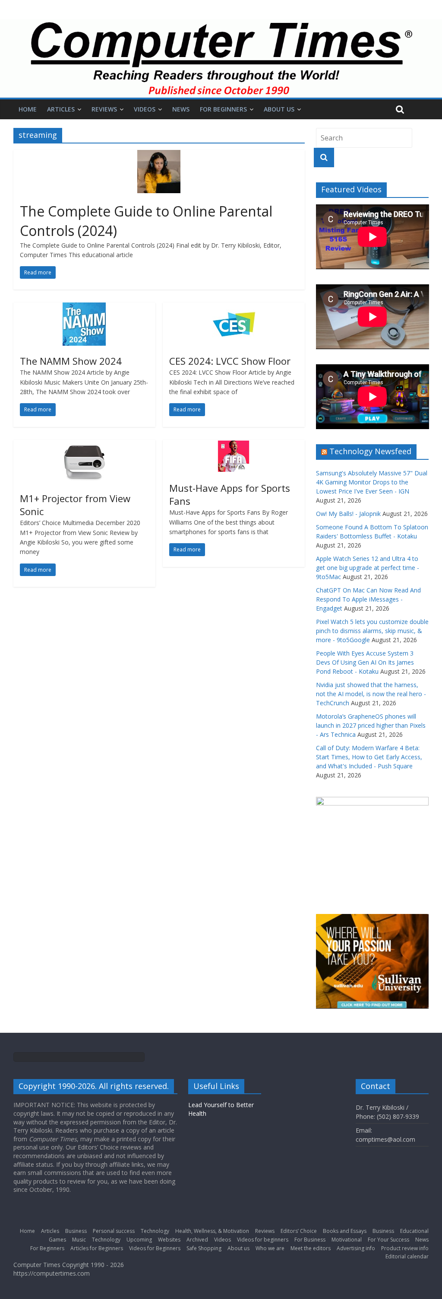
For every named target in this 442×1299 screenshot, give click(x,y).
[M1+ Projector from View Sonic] (84, 445)
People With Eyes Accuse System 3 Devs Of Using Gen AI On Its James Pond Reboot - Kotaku (365, 662)
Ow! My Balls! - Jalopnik (348, 513)
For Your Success (388, 1239)
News (180, 109)
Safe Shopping (203, 1248)
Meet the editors (310, 1248)
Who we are (270, 1248)
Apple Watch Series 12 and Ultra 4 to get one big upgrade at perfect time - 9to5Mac (367, 567)
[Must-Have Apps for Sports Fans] (234, 445)
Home (28, 109)
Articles (61, 109)
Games (57, 1239)
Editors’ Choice (299, 1231)
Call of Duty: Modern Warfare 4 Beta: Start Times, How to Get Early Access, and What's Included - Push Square (369, 757)
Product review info (405, 1248)
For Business (309, 1239)
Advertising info (356, 1248)
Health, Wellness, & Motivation (212, 1231)
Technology (155, 1231)
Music (79, 1239)
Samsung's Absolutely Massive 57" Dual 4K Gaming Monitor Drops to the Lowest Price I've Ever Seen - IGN (371, 482)
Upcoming (139, 1239)
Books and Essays (344, 1231)
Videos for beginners (262, 1239)
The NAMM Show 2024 (71, 360)
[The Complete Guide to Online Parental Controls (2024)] (158, 155)
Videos (144, 109)
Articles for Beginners (96, 1248)
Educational (414, 1231)
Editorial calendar (407, 1256)
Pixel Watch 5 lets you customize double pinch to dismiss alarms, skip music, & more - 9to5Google (372, 631)
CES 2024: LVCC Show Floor (229, 360)
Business (76, 1231)
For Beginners (223, 109)
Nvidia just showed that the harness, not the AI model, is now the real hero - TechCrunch (371, 694)
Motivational (347, 1239)
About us (279, 109)
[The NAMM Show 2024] (84, 307)
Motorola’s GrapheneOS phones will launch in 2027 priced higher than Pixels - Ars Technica (371, 725)
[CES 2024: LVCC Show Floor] (234, 307)
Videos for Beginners (154, 1248)
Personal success (114, 1231)
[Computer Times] (221, 58)
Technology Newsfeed (370, 451)
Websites (169, 1239)
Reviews (104, 109)
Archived (197, 1239)
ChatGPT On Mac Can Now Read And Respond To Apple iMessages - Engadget (368, 599)
